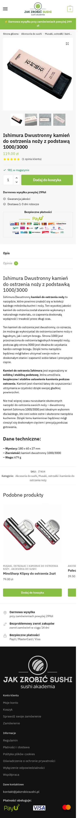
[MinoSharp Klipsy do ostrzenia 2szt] (32, 533)
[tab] (38, 253)
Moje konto (10, 703)
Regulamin (10, 740)
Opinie (10, 263)
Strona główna (10, 33)
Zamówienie (11, 723)
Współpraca (11, 774)
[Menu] (9, 9)
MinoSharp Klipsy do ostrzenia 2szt (29, 573)
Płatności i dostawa (16, 747)
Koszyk (8, 709)
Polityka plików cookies (19, 754)
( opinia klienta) (32, 159)
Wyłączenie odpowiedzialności (24, 768)
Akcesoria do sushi (31, 33)
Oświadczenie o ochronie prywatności (29, 761)
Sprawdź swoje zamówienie (22, 716)
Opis (6, 253)
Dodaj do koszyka (47, 180)
